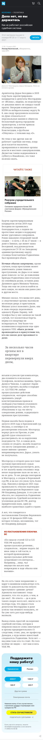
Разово (30, 669)
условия (16, 706)
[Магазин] (33, 3)
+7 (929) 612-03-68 (11, 729)
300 (29, 685)
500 (12, 685)
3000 (12, 679)
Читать (35, 37)
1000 (30, 679)
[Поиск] (39, 3)
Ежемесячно (13, 669)
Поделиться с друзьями (20, 717)
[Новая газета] (4, 3)
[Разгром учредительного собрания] (22, 190)
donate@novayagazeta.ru (13, 727)
